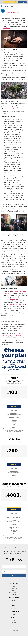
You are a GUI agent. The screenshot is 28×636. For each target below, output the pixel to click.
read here (14, 109)
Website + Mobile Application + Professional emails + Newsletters (13, 335)
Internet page (14, 299)
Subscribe (14, 406)
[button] (12, 6)
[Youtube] (17, 630)
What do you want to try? (9, 569)
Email (3, 564)
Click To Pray (6, 28)
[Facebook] (10, 630)
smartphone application (17, 304)
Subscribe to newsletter (12, 12)
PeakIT (20, 633)
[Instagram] (14, 630)
